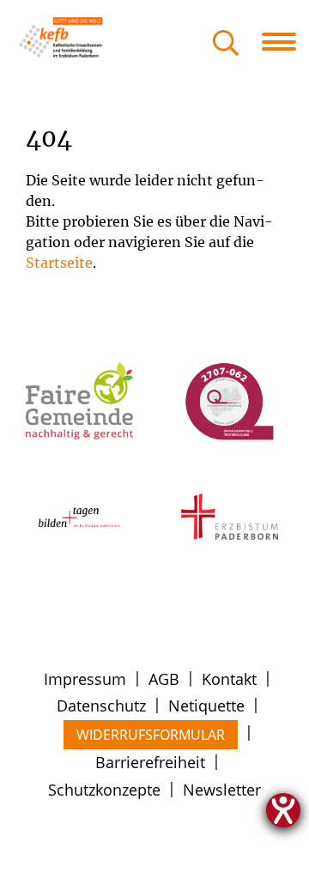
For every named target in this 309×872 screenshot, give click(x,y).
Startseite (59, 262)
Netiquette (206, 705)
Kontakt (229, 679)
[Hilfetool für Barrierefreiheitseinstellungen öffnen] (283, 810)
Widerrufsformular (150, 734)
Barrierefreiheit (150, 762)
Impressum (85, 679)
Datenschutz (101, 705)
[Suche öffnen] (226, 44)
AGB (163, 679)
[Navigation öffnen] (285, 42)
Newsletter (222, 789)
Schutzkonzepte (104, 789)
